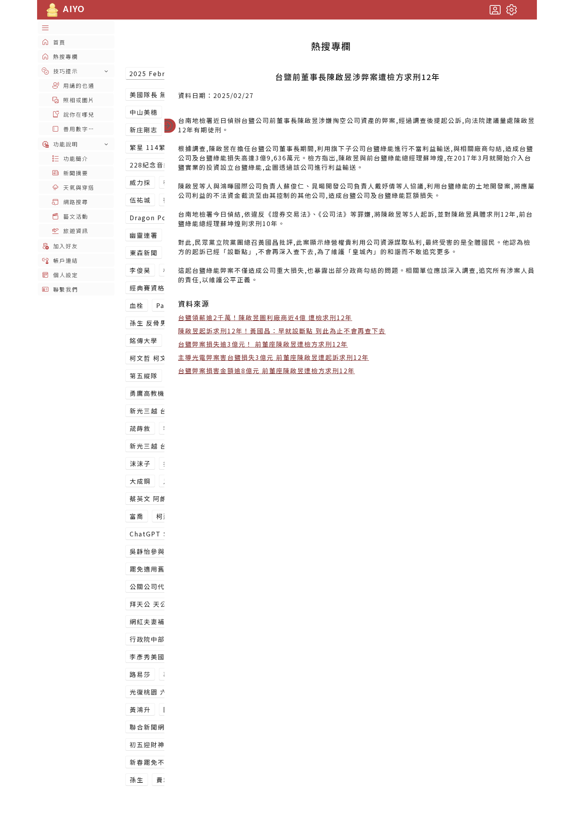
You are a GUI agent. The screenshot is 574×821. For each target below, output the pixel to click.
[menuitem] (76, 27)
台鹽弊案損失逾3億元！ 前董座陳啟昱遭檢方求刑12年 (263, 344)
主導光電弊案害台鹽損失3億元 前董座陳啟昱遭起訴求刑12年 (273, 357)
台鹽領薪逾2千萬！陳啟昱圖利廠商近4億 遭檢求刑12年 (265, 317)
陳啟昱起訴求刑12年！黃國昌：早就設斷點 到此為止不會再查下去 (282, 330)
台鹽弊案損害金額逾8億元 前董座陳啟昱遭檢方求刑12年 (266, 370)
